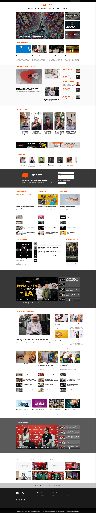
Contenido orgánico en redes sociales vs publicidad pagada (76, 326)
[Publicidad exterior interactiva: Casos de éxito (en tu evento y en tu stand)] (19, 380)
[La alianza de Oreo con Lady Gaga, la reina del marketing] (41, 217)
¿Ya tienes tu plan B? (22, 364)
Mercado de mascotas (49, 384)
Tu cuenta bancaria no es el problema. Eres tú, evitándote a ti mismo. (68, 98)
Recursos (65, 8)
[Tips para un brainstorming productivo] (70, 199)
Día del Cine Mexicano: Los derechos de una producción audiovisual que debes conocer (55, 58)
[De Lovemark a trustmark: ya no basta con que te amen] (29, 76)
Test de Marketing (70, 495)
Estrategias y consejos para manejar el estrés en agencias (51, 233)
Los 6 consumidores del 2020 (28, 389)
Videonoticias (54, 499)
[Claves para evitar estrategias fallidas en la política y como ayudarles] (41, 228)
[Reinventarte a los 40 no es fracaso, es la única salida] (52, 74)
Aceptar (69, 511)
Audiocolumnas (55, 495)
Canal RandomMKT (55, 501)
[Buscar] (79, 1)
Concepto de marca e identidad (72, 227)
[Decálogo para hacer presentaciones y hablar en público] (41, 380)
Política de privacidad (75, 511)
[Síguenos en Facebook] (19, 500)
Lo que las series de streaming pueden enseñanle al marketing (71, 27)
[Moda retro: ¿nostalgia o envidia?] (48, 199)
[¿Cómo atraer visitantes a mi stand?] (19, 222)
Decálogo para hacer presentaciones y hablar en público (51, 380)
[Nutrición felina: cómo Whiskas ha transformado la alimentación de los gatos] (39, 407)
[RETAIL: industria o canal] (19, 385)
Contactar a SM (69, 499)
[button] (72, 254)
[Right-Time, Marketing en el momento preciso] (41, 390)
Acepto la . (64, 180)
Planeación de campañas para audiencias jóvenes (72, 385)
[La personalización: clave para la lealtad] (19, 233)
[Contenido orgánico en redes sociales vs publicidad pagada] (76, 318)
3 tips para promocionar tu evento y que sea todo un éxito (73, 380)
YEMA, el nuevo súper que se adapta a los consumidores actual (68, 78)
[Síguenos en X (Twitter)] (22, 500)
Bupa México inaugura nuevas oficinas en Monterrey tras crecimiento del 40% (22, 58)
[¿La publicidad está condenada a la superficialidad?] (61, 334)
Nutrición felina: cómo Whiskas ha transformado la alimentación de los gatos (39, 411)
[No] (94, 511)
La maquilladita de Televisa (72, 389)
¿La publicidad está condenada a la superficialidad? (59, 342)
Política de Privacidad (66, 180)
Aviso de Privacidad (70, 501)
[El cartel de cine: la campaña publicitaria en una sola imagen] (61, 318)
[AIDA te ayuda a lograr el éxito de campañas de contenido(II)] (48, 357)
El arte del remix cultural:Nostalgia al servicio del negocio (68, 92)
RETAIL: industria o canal (27, 384)
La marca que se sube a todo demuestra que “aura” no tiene (72, 18)
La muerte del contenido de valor (32, 37)
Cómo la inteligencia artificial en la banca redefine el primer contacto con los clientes (23, 411)
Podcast (58, 8)
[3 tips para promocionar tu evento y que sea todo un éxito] (63, 380)
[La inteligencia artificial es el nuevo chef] (63, 217)
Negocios (39, 503)
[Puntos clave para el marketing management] (70, 357)
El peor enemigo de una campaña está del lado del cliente (68, 71)
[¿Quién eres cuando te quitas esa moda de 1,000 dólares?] (52, 91)
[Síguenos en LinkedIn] (24, 500)
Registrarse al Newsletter (71, 497)
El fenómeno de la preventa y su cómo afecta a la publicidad (76, 342)
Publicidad (39, 499)
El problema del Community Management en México (72, 375)
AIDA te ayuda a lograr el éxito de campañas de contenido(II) (47, 364)
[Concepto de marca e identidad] (63, 228)
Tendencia (39, 501)
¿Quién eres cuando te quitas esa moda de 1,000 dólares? (51, 100)
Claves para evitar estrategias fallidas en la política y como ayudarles (50, 228)
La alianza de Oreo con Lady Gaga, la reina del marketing (51, 217)
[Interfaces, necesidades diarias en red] (63, 222)
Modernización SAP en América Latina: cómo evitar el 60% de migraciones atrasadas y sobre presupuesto (71, 412)
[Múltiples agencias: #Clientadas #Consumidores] (19, 374)
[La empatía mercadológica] (41, 374)
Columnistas (44, 8)
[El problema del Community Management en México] (63, 374)
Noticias (37, 8)
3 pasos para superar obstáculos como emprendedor (25, 207)
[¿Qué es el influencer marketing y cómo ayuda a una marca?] (41, 222)
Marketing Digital (40, 495)
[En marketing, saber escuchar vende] (63, 233)
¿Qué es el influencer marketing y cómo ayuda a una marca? (51, 222)
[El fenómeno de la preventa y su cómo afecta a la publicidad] (76, 334)
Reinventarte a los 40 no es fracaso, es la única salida (51, 82)
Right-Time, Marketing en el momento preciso (50, 390)
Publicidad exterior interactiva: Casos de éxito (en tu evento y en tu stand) (29, 380)
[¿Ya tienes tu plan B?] (26, 357)
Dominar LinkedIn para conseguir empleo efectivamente (29, 228)
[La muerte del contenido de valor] (40, 25)
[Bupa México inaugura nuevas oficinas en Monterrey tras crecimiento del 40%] (23, 49)
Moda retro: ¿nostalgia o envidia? (47, 206)
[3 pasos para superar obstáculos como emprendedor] (26, 199)
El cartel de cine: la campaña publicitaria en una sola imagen (60, 326)
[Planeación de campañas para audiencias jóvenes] (63, 385)
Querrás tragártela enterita (28, 216)
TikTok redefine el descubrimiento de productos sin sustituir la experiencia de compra (56, 411)
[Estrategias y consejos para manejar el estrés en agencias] (41, 233)
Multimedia (51, 8)
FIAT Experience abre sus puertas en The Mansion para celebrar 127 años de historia (39, 58)
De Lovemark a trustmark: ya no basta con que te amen (72, 37)
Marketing (39, 497)
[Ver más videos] (69, 299)
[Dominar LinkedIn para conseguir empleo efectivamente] (19, 228)
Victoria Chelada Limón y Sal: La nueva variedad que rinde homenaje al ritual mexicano (71, 58)
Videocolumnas (55, 497)
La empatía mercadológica (50, 374)
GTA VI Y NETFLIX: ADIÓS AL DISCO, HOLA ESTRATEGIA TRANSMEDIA (68, 85)
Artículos (30, 8)
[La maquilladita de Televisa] (63, 390)
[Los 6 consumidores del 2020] (19, 390)
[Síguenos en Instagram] (17, 500)
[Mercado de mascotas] (41, 385)
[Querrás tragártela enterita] (19, 217)
